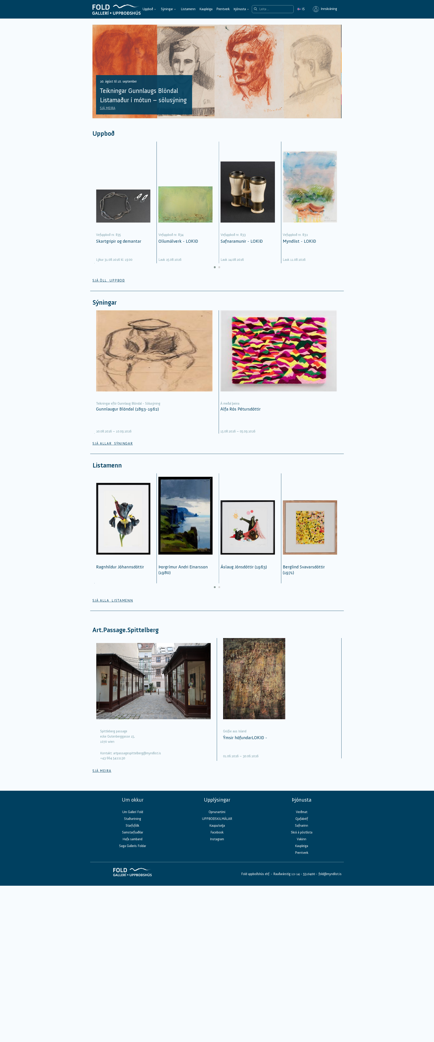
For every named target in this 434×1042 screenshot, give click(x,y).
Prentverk (223, 9)
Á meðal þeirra (229, 403)
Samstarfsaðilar (132, 832)
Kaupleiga (205, 9)
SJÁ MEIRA (107, 108)
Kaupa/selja (217, 826)
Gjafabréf (301, 819)
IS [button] (301, 9)
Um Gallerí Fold (132, 812)
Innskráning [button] (328, 9)
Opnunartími (217, 812)
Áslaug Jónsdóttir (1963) (244, 567)
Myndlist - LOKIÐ (299, 241)
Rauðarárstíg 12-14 (286, 874)
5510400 (309, 874)
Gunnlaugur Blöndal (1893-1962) (127, 409)
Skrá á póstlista (301, 832)
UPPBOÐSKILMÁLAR (217, 819)
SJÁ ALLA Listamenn (112, 600)
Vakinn (301, 839)
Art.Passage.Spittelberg (125, 630)
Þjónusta (240, 9)
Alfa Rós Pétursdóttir (240, 409)
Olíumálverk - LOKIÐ (178, 241)
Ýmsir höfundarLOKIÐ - (245, 737)
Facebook (217, 832)
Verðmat (301, 812)
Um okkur (132, 800)
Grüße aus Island (234, 731)
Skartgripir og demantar (118, 241)
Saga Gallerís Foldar (132, 846)
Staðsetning (132, 819)
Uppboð (147, 9)
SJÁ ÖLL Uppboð (108, 280)
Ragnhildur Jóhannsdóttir (120, 567)
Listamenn (188, 9)
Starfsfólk (132, 826)
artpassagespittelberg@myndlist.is (137, 753)
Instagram (217, 839)
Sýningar (167, 9)
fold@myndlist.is (330, 874)
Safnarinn (301, 826)
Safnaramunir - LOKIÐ (242, 241)
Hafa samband (132, 839)
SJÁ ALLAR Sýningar (112, 443)
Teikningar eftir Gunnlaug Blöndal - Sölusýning (128, 403)
